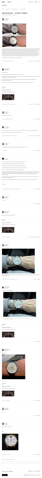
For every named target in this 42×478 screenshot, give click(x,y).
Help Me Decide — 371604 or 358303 (18, 9)
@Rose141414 (6, 290)
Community (7, 9)
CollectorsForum (10, 2)
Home (3, 9)
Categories (4, 5)
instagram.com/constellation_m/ (6, 222)
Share (38, 104)
